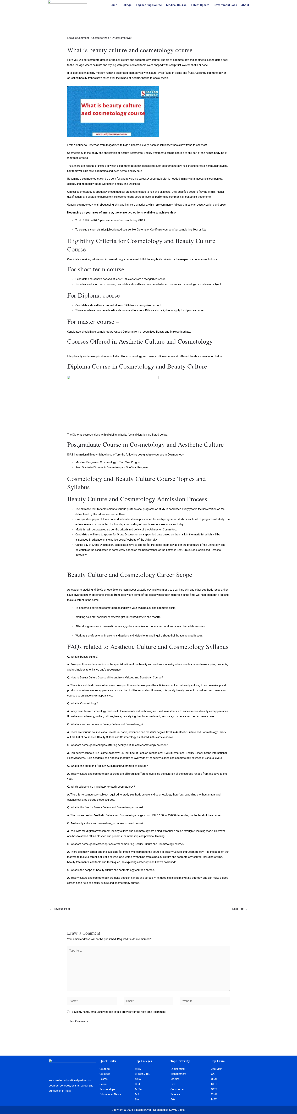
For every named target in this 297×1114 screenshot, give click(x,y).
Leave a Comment (78, 38)
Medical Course (176, 5)
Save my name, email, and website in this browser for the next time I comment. (119, 1011)
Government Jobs (225, 5)
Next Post (240, 908)
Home (113, 5)
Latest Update (200, 5)
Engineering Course (149, 5)
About (245, 5)
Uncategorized (100, 38)
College (127, 5)
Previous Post (59, 908)
